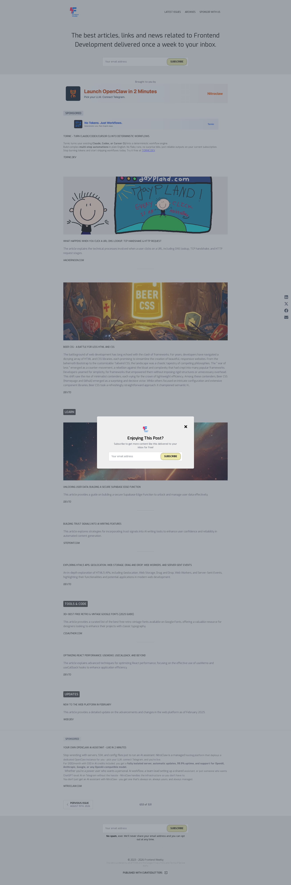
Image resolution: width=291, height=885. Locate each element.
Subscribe (170, 456)
